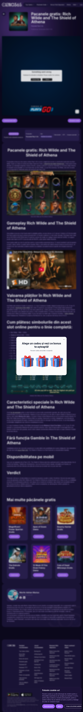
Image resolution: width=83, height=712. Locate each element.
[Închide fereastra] (63, 339)
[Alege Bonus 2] (42, 361)
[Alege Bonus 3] (56, 361)
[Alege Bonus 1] (27, 361)
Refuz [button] (59, 706)
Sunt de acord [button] (48, 706)
